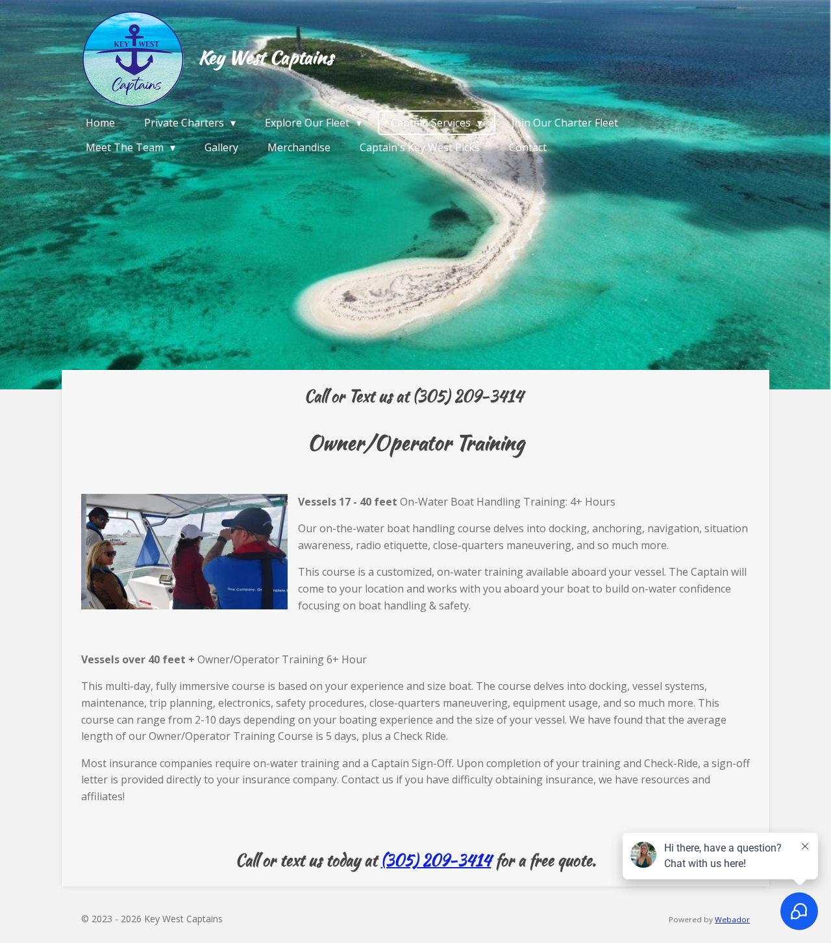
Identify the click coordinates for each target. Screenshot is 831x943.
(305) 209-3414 (436, 860)
